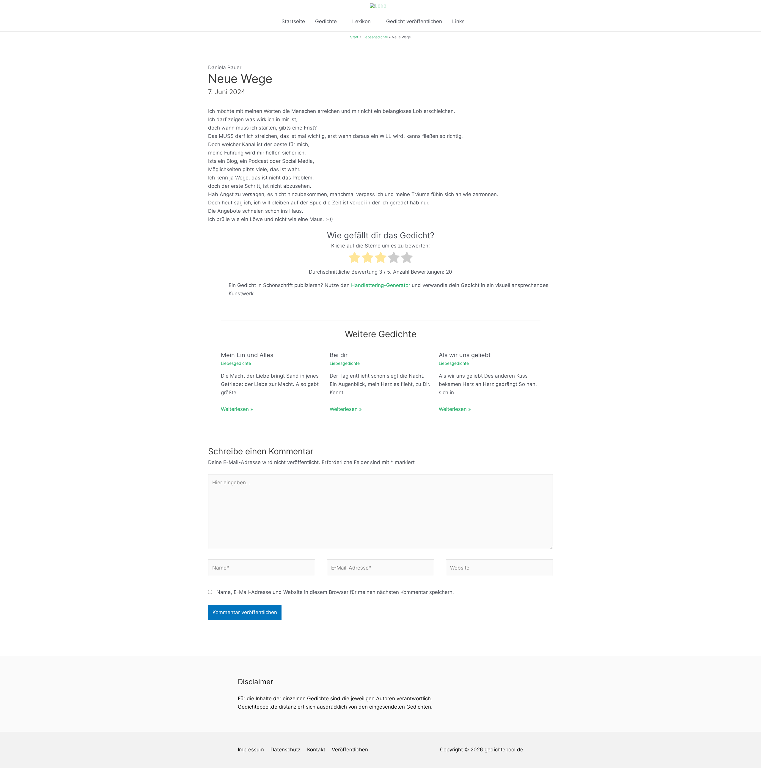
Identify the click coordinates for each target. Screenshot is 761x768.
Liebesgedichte (236, 363)
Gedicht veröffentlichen (414, 21)
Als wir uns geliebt (464, 355)
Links (458, 21)
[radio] (354, 259)
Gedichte (326, 21)
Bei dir (339, 355)
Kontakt (316, 750)
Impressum (251, 750)
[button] (477, 21)
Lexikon (361, 21)
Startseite (293, 21)
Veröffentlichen (350, 750)
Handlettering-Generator (380, 285)
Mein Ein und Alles (247, 355)
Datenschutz (286, 750)
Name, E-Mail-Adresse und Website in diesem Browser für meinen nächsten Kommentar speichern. (335, 592)
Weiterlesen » (237, 409)
